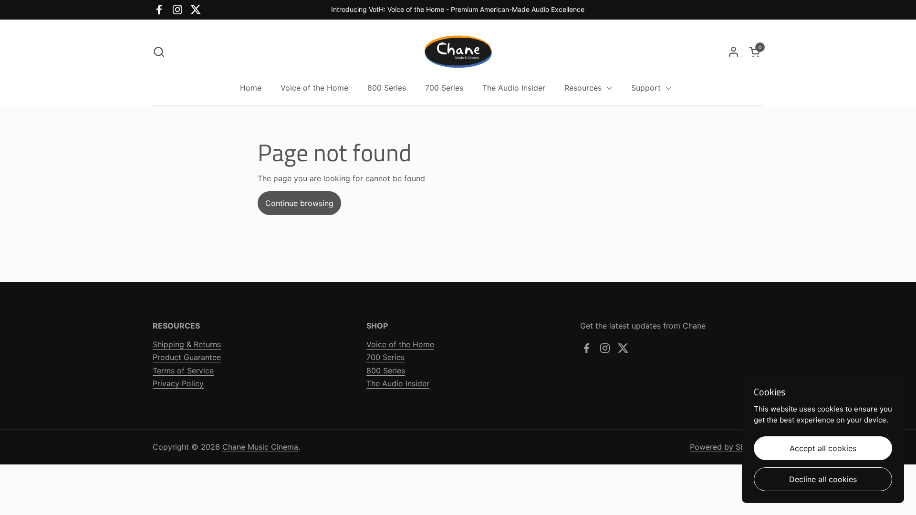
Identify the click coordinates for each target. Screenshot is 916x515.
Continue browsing (299, 203)
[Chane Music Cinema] (458, 52)
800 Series (385, 370)
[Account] (733, 52)
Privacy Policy (178, 383)
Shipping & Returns (187, 344)
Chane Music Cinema (260, 447)
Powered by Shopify (726, 447)
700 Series (385, 357)
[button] (159, 52)
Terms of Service (183, 370)
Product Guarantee (187, 357)
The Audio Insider (397, 383)
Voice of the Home (400, 344)
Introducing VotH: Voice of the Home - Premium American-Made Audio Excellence (457, 9)
